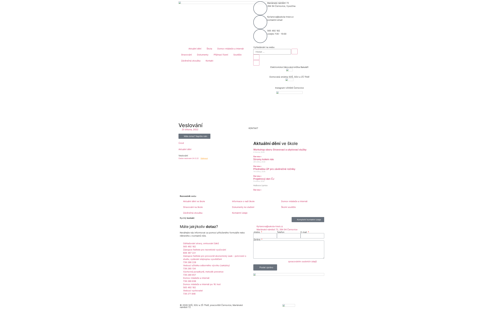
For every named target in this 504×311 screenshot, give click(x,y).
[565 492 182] (260, 36)
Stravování (186, 54)
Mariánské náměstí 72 (278, 3)
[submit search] (295, 51)
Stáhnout (204, 158)
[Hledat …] (272, 52)
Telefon (280, 232)
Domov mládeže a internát (230, 48)
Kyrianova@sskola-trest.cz (280, 16)
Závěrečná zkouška (190, 60)
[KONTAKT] (253, 123)
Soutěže (237, 54)
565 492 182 (273, 30)
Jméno (257, 232)
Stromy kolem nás (263, 159)
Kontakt (209, 60)
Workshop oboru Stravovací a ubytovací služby (279, 149)
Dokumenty (202, 54)
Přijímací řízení (221, 54)
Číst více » (257, 157)
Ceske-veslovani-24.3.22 (188, 158)
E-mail (304, 232)
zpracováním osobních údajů (302, 261)
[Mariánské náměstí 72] (260, 8)
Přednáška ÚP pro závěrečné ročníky (274, 169)
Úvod (181, 143)
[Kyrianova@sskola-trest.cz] (260, 22)
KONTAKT (253, 128)
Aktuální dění (194, 48)
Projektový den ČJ (263, 178)
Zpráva (257, 239)
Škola (209, 48)
